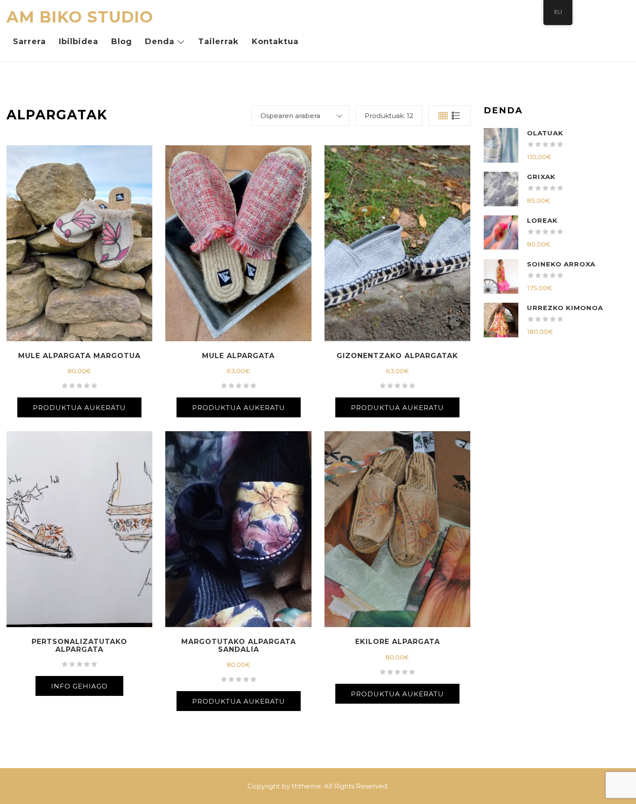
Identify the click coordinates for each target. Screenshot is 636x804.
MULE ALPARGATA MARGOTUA (79, 356)
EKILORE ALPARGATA (397, 641)
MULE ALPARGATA (238, 356)
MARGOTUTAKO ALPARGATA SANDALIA (238, 645)
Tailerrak (218, 41)
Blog (121, 41)
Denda (159, 41)
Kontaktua (275, 41)
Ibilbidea (78, 41)
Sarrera (29, 41)
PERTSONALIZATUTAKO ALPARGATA (79, 645)
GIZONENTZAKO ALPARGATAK (397, 356)
